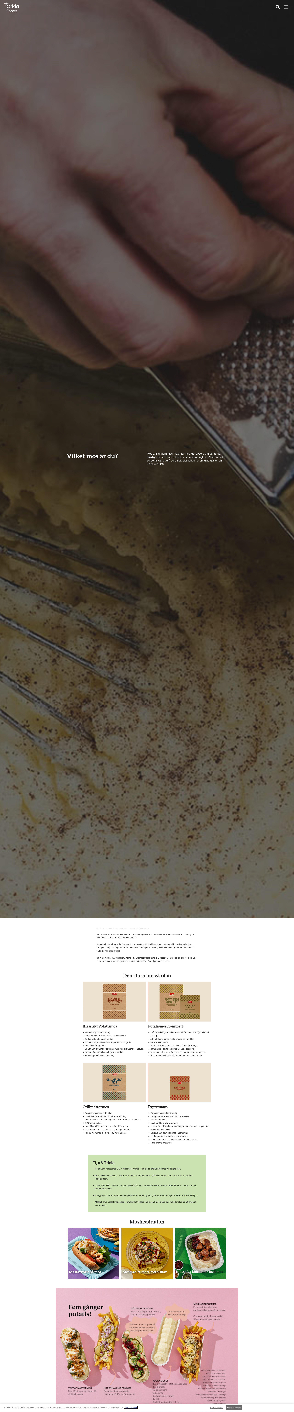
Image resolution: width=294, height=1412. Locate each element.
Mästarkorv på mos (85, 1272)
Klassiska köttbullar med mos (199, 1272)
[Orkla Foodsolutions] (11, 7)
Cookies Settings (216, 1408)
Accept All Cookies (234, 1408)
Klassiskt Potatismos (100, 1026)
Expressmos (158, 1106)
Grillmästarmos (96, 1106)
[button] (278, 7)
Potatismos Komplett (165, 1026)
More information (130, 1407)
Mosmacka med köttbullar (145, 1272)
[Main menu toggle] (286, 7)
